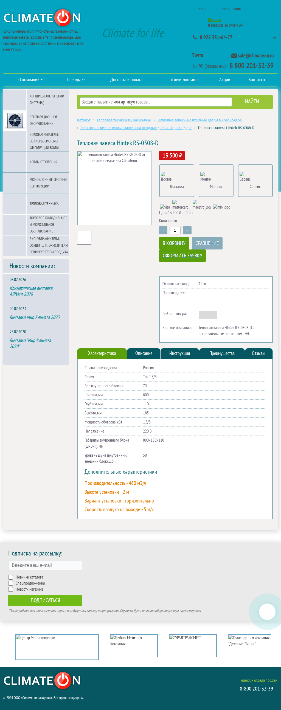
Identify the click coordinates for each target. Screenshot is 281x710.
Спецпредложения (30, 583)
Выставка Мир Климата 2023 (35, 317)
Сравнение (207, 243)
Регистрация (231, 8)
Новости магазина (29, 589)
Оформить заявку (182, 255)
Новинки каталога (29, 577)
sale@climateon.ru (256, 55)
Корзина (214, 19)
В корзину (174, 243)
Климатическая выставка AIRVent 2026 (31, 291)
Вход (202, 8)
